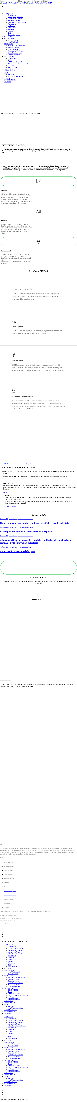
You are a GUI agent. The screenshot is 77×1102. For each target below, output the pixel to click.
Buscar (45, 1)
